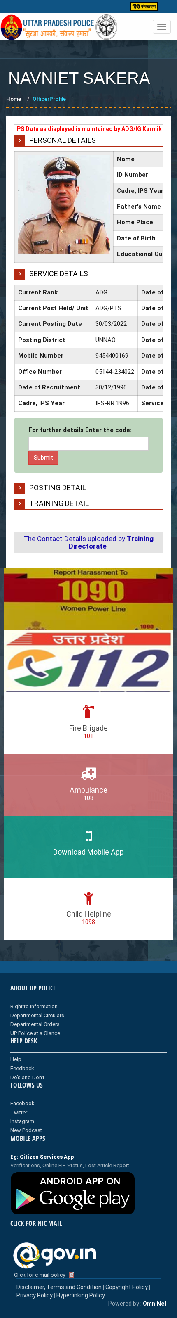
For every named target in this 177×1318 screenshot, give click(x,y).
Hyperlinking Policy (80, 1295)
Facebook (22, 1103)
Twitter (18, 1112)
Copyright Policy (127, 1287)
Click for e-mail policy (39, 1275)
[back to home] (59, 27)
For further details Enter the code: (80, 430)
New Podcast (26, 1130)
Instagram (22, 1121)
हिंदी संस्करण (144, 6)
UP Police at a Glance (35, 1033)
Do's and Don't (27, 1077)
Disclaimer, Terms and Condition (59, 1287)
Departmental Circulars (37, 1015)
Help (15, 1059)
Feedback (22, 1068)
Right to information (34, 1006)
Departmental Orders (35, 1024)
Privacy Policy (34, 1295)
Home (13, 99)
